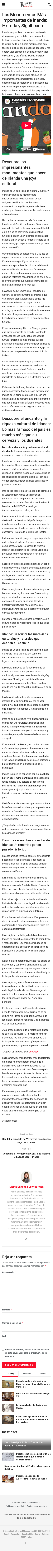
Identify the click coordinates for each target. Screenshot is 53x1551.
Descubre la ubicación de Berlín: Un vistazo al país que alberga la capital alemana (33, 1457)
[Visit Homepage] (26, 4)
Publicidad (33, 1503)
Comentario (9, 1272)
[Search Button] (49, 4)
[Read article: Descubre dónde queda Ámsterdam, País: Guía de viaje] (8, 1479)
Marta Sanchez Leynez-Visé (26, 1186)
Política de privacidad (15, 1506)
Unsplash (33, 1051)
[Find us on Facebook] (25, 1543)
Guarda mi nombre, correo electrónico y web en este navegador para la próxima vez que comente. (27, 1353)
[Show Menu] (3, 4)
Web (4, 1336)
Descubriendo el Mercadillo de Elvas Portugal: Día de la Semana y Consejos (33, 1384)
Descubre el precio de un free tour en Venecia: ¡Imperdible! (23, 1444)
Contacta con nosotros (37, 1506)
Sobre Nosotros (19, 1503)
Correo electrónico (12, 1322)
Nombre (7, 1309)
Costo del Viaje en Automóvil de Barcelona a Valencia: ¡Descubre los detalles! (32, 1419)
